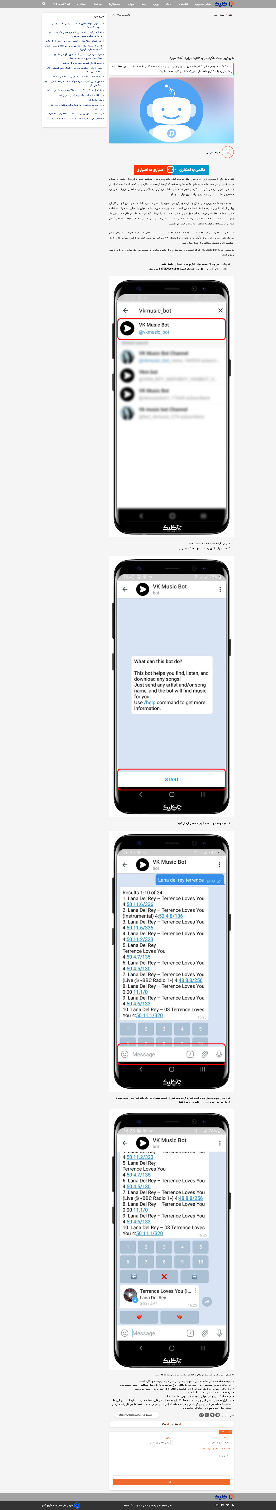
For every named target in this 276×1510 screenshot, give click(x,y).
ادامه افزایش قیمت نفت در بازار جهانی (82, 63)
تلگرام (175, 1424)
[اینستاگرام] (217, 1506)
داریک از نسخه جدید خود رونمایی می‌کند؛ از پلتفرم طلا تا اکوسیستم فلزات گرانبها (73, 47)
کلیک (132, 1505)
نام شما (226, 1437)
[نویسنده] (228, 152)
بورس (156, 4)
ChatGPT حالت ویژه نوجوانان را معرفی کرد (80, 95)
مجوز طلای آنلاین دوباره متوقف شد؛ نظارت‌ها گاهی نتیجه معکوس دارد (73, 83)
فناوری (184, 4)
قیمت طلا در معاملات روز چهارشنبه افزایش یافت (77, 77)
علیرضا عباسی (213, 152)
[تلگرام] (217, 1416)
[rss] (232, 1505)
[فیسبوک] (206, 1416)
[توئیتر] (212, 1416)
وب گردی (97, 4)
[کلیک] (224, 4)
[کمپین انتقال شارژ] (171, 170)
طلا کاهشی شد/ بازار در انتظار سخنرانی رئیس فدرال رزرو (74, 41)
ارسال (171, 1481)
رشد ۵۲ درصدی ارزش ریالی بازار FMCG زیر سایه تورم (75, 114)
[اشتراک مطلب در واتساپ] (201, 1415)
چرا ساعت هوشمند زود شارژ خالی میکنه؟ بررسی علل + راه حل (74, 107)
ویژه (164, 1424)
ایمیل (168, 1437)
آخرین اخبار (99, 16)
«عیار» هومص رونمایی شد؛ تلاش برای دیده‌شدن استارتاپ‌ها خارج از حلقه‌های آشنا (78, 56)
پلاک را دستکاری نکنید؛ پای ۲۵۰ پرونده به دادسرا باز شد (74, 90)
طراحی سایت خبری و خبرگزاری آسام (57, 1505)
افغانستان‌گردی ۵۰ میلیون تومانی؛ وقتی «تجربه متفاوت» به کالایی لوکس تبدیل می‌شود (74, 34)
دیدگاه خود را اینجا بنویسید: (216, 1448)
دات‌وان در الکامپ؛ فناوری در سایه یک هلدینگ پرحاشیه (74, 119)
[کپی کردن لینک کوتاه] (136, 1415)
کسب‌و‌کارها (115, 4)
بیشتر (82, 4)
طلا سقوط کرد (95, 100)
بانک (168, 4)
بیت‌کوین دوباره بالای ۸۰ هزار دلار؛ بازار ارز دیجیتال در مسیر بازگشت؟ (75, 25)
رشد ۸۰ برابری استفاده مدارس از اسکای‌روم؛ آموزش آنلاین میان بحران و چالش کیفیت (74, 70)
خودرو (131, 4)
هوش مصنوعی (203, 4)
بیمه (144, 4)
